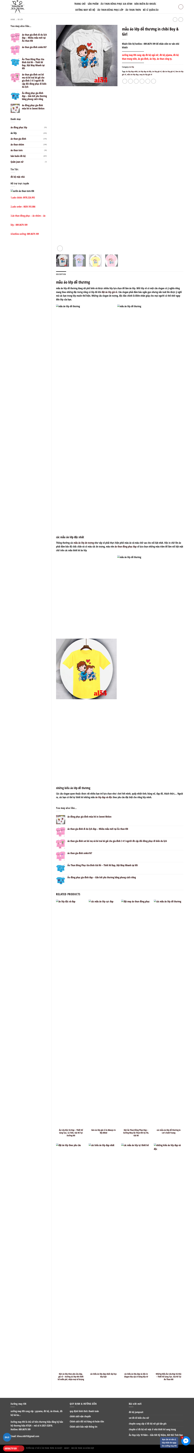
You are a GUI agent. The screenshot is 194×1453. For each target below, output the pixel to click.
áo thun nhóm (17, 144)
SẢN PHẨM (93, 3)
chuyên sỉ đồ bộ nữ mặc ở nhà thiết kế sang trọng (152, 1429)
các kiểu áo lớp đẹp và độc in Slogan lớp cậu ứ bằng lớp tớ (136, 1375)
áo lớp (20, 19)
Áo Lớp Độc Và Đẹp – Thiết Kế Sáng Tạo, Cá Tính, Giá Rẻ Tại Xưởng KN (71, 1133)
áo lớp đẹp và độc (145, 71)
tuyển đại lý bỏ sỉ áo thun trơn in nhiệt (44, 1448)
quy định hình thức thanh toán (84, 1411)
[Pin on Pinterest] (142, 81)
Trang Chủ (80, 3)
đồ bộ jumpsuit (136, 1412)
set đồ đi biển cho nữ (139, 1418)
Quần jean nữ (17, 161)
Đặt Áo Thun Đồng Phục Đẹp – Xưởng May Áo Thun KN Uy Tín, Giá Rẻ (136, 1133)
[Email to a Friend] (136, 81)
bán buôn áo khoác (145, 3)
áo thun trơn (17, 150)
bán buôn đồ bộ (18, 156)
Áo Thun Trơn (133, 10)
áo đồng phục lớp (19, 127)
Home (13, 19)
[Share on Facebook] (124, 81)
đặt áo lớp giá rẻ (168, 71)
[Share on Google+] (147, 81)
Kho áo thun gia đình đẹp (82, 1448)
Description (61, 274)
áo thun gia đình (18, 138)
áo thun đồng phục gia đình (116, 3)
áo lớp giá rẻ (157, 71)
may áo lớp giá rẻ (145, 74)
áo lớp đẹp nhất (132, 71)
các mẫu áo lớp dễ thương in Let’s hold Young (169, 1131)
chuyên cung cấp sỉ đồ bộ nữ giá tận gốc (148, 1423)
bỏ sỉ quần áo (151, 10)
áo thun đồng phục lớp (110, 10)
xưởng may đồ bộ (85, 10)
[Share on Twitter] (130, 81)
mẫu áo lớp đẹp (133, 74)
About (66, 1448)
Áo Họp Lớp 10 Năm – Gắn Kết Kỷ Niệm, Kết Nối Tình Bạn (156, 1435)
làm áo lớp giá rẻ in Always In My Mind (103, 1131)
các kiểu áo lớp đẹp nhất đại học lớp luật (103, 1375)
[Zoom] (60, 248)
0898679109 (11, 1448)
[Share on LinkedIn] (153, 81)
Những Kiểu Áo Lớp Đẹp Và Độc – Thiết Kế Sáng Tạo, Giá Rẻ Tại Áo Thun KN (168, 1377)
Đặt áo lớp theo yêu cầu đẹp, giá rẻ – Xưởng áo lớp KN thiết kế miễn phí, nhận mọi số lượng (71, 1377)
